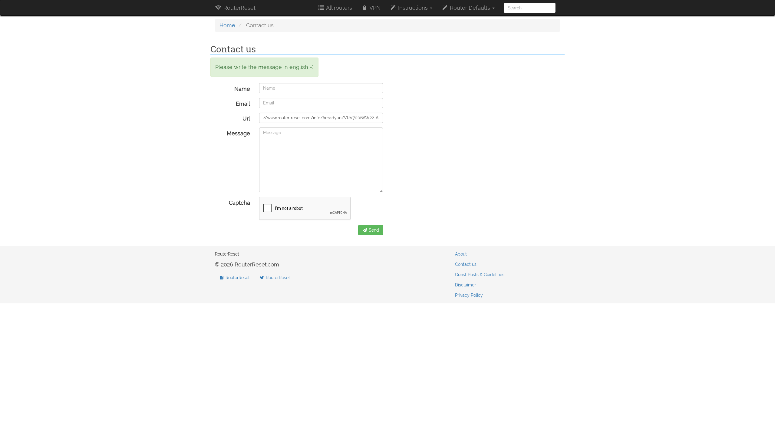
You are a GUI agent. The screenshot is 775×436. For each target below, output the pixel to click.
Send (373, 230)
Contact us (466, 264)
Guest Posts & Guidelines (479, 274)
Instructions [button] (413, 8)
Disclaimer (465, 284)
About (461, 254)
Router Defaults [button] (470, 8)
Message (238, 133)
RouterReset (239, 8)
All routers (338, 8)
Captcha (239, 203)
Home (227, 25)
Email (243, 104)
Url (246, 118)
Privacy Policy (469, 295)
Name (242, 89)
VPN (374, 8)
